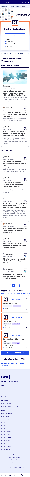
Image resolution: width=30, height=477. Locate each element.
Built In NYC (4, 443)
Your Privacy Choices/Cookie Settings (15, 467)
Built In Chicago (5, 434)
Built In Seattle (5, 449)
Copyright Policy (15, 459)
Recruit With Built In (7, 403)
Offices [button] (17, 53)
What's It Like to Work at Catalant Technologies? (12, 364)
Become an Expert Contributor (10, 406)
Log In (27, 2)
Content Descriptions (7, 397)
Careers (3, 391)
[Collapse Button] (26, 309)
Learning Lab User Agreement (15, 454)
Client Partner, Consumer (10, 321)
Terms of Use (15, 464)
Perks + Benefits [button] (25, 53)
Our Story (4, 388)
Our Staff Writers (6, 394)
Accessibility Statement (15, 457)
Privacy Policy (15, 462)
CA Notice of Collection (15, 470)
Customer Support (6, 413)
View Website (9, 46)
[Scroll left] (1, 53)
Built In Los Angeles (6, 440)
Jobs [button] (12, 53)
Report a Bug (5, 419)
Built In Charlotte (6, 431)
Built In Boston (5, 429)
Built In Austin (5, 426)
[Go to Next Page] (20, 285)
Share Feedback (5, 416)
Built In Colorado (6, 437)
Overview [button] (6, 53)
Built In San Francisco (7, 446)
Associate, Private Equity (10, 303)
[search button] (23, 2)
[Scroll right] (28, 53)
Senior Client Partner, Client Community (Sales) (14, 340)
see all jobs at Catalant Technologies (15, 353)
